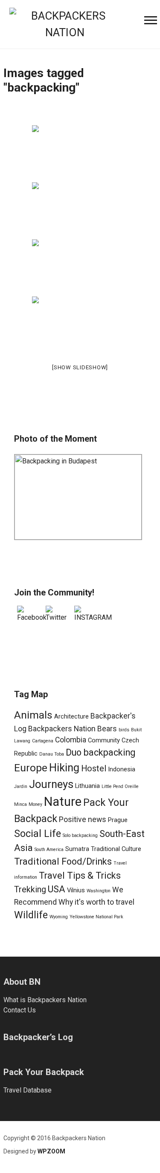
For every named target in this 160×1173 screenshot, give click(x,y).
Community (104, 740)
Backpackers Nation (62, 728)
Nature (62, 801)
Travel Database (27, 1090)
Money (35, 804)
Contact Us (19, 1010)
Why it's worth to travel (96, 902)
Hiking (64, 767)
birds (124, 730)
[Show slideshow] (80, 367)
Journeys (51, 784)
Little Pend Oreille (120, 786)
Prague (118, 820)
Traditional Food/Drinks (63, 861)
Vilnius (76, 890)
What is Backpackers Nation (45, 1000)
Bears (107, 728)
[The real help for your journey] (64, 23)
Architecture (71, 716)
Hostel (93, 768)
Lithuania (87, 786)
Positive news (82, 819)
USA (56, 889)
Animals (33, 715)
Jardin (20, 786)
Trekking (30, 889)
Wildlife (31, 915)
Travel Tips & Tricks (80, 875)
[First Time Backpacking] (80, 153)
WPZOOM (51, 1151)
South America (49, 849)
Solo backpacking (80, 835)
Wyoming (58, 917)
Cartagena (42, 741)
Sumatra (77, 849)
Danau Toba (51, 754)
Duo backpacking (100, 752)
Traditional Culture (116, 849)
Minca (20, 804)
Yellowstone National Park (96, 917)
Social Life (37, 834)
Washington (99, 891)
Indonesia (121, 769)
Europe (30, 768)
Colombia (70, 740)
